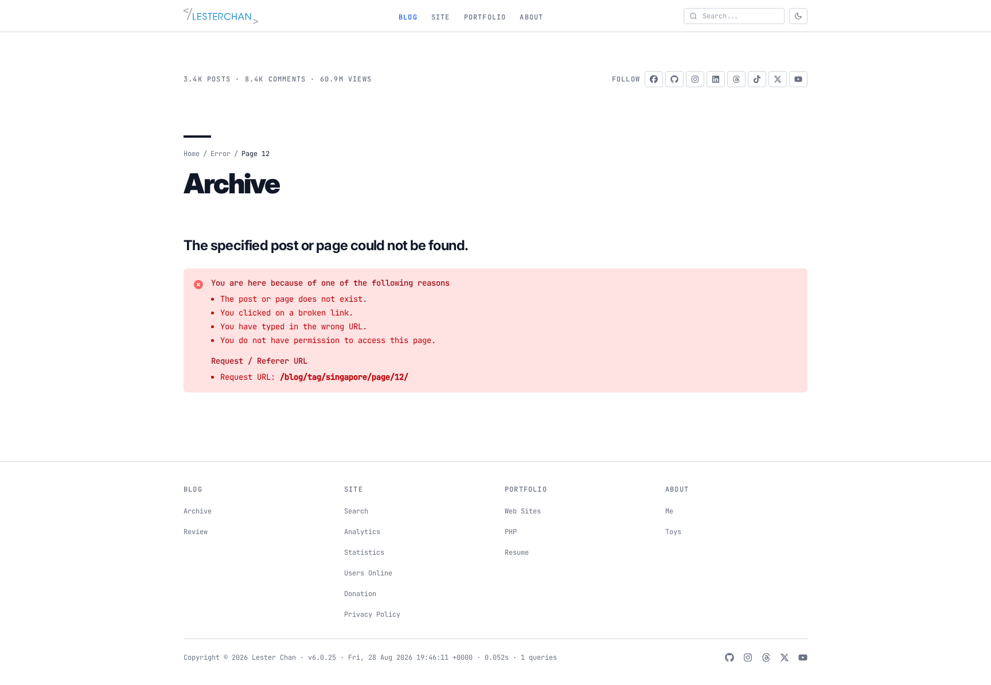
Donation (360, 593)
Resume (517, 552)
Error (220, 153)
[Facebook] (654, 79)
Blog (408, 17)
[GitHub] (674, 79)
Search (356, 511)
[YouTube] (798, 79)
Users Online (368, 573)
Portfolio (485, 17)
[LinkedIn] (716, 79)
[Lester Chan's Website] (221, 16)
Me (669, 511)
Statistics (364, 552)
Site (440, 17)
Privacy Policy (372, 614)
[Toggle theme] (798, 16)
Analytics (362, 531)
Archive (198, 511)
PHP (511, 531)
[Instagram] (695, 79)
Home (192, 153)
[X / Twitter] (777, 79)
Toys (673, 531)
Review (196, 531)
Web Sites (523, 511)
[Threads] (736, 79)
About (531, 17)
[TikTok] (757, 79)
